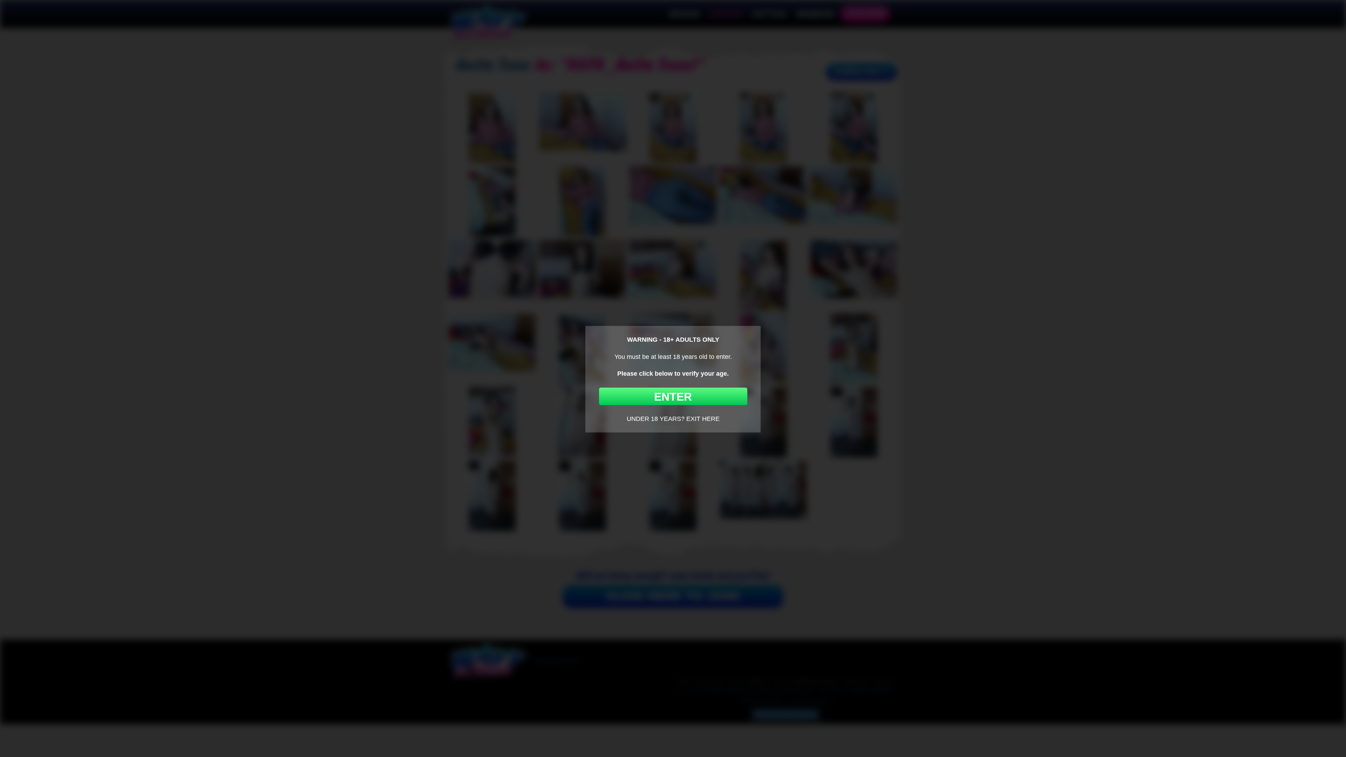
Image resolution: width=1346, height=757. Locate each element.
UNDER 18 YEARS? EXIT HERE (673, 418)
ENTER (673, 396)
